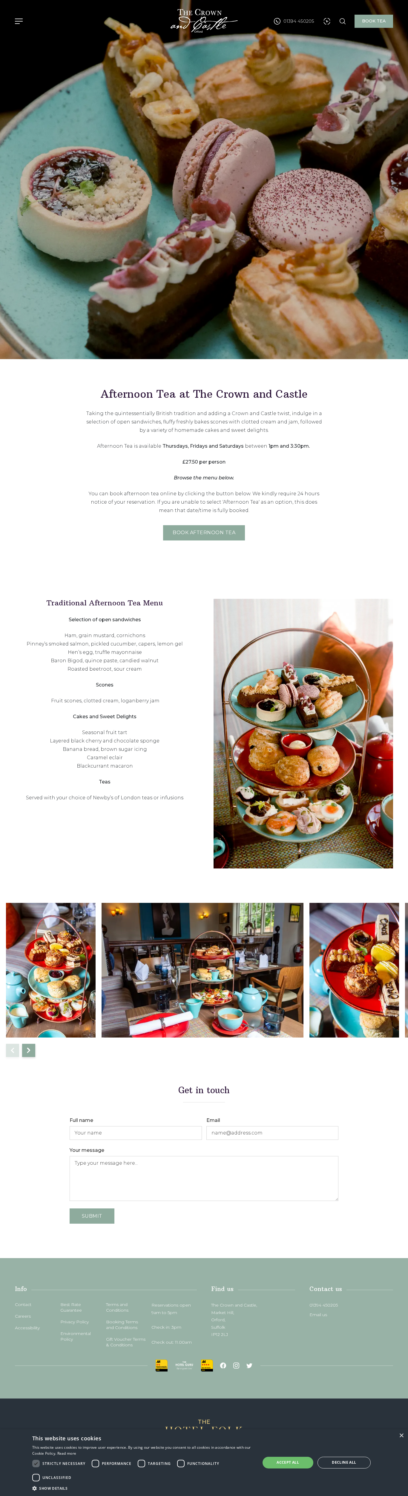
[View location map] (327, 21)
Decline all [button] (344, 1462)
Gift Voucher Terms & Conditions (125, 1342)
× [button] (401, 1435)
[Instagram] (236, 1366)
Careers (23, 1316)
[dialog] (204, 1462)
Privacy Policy (74, 1322)
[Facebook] (223, 1366)
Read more (66, 1453)
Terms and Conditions (117, 1307)
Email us (318, 1314)
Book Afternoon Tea (204, 532)
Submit (92, 1216)
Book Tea (374, 21)
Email (213, 1120)
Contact (23, 1304)
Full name (81, 1120)
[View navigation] (19, 21)
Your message (87, 1150)
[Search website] (343, 21)
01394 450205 (323, 1305)
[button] (143, 1488)
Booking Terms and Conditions (122, 1324)
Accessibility (27, 1328)
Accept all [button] (288, 1462)
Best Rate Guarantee (71, 1307)
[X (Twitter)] (249, 1366)
